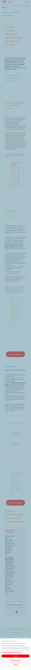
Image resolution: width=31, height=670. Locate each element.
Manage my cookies (15, 660)
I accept (15, 656)
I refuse (15, 664)
